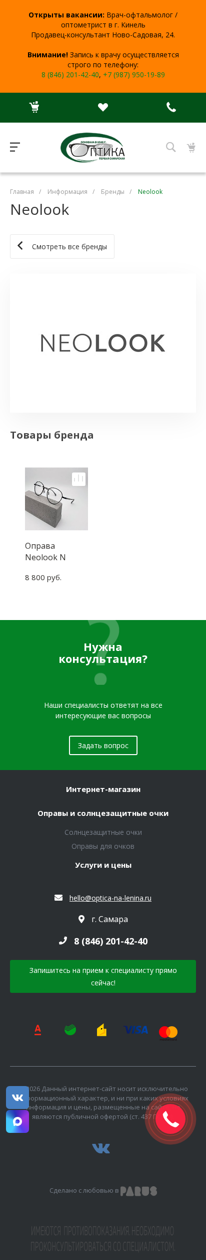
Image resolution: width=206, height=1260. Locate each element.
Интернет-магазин (103, 789)
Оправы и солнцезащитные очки (103, 813)
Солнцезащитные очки (103, 832)
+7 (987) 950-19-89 (134, 74)
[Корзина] (34, 108)
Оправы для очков (103, 846)
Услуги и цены (103, 865)
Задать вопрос (103, 745)
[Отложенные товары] (102, 108)
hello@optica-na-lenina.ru (111, 898)
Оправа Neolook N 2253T (45, 551)
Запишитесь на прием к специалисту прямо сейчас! (103, 976)
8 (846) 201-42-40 (70, 74)
